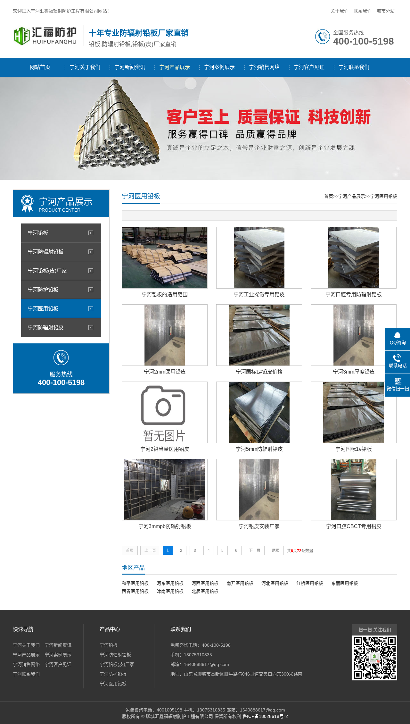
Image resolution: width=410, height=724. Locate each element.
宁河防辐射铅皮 (45, 327)
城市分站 (386, 10)
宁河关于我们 (85, 67)
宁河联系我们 (354, 67)
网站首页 (40, 67)
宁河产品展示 (174, 67)
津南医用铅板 (170, 591)
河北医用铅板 (274, 583)
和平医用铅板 (135, 583)
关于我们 (339, 10)
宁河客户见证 (309, 67)
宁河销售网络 (264, 67)
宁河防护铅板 (43, 289)
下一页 (254, 550)
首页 (328, 196)
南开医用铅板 (239, 583)
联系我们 (363, 10)
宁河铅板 (38, 233)
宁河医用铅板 (43, 308)
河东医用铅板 (170, 583)
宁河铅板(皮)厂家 (47, 271)
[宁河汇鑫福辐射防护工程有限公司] (46, 44)
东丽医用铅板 (344, 583)
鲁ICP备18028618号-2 (265, 716)
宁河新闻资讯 (129, 67)
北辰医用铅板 (205, 591)
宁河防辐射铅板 (45, 252)
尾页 (276, 550)
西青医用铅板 (135, 591)
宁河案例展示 (219, 67)
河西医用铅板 (205, 583)
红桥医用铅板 (309, 583)
